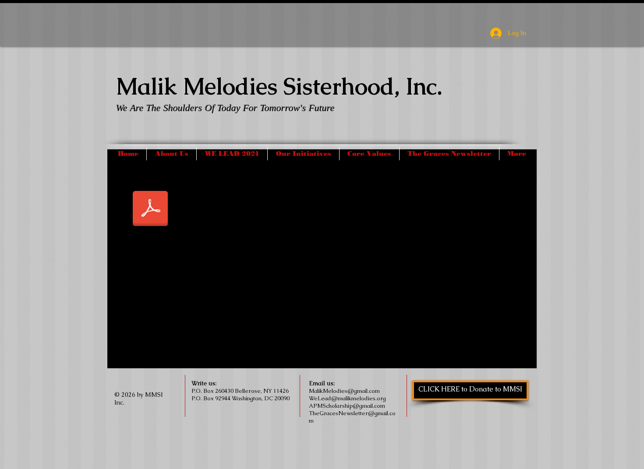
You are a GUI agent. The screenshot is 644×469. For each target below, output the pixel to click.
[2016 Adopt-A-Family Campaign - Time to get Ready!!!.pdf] (150, 209)
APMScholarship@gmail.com (347, 405)
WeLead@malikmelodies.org (347, 398)
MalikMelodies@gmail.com (344, 391)
